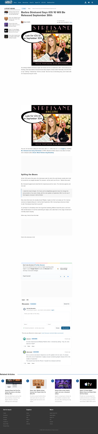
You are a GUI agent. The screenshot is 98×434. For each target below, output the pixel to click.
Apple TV (37, 2)
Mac (27, 417)
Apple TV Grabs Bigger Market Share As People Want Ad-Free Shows (88, 392)
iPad (27, 421)
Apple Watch (52, 415)
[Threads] (64, 276)
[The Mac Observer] (8, 2)
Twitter (4, 413)
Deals (19, 2)
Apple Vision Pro (53, 413)
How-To (32, 2)
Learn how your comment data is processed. (53, 333)
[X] (60, 276)
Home (24, 8)
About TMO (5, 424)
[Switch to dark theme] (89, 2)
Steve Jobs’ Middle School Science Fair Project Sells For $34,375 (38, 392)
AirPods (28, 424)
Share (33, 346)
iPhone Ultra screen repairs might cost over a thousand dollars (62, 392)
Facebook (5, 415)
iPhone (27, 419)
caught (63, 149)
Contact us (5, 421)
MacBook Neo (50, 2)
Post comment (65, 328)
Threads (5, 419)
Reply (29, 346)
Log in (52, 310)
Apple (23, 300)
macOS (51, 421)
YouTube (5, 417)
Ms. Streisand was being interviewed (31, 151)
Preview (57, 328)
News (15, 2)
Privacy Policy (6, 426)
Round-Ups (25, 2)
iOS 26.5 (43, 2)
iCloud (51, 424)
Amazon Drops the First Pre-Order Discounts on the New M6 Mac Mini (12, 392)
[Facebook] (68, 276)
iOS (27, 300)
